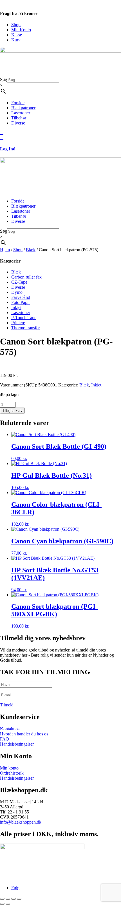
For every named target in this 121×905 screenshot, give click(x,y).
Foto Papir (20, 302)
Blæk (30, 249)
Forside (17, 102)
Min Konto (21, 29)
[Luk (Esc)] (19, 899)
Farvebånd (20, 297)
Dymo (17, 292)
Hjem (5, 249)
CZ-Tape (19, 282)
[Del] (13, 899)
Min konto (9, 768)
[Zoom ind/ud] (2, 899)
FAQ (4, 739)
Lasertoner (20, 112)
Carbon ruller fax (26, 277)
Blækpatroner (23, 107)
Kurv (16, 39)
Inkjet (16, 307)
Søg (3, 79)
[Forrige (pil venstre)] (2, 904)
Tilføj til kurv (12, 410)
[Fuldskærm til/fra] (8, 899)
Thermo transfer (25, 327)
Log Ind (7, 148)
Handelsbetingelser (17, 744)
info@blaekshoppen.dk (20, 822)
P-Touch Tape (23, 317)
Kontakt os (9, 728)
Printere (18, 322)
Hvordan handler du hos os (24, 733)
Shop (16, 24)
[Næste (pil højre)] (8, 904)
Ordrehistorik (12, 773)
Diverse (18, 123)
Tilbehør (18, 117)
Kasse (16, 34)
